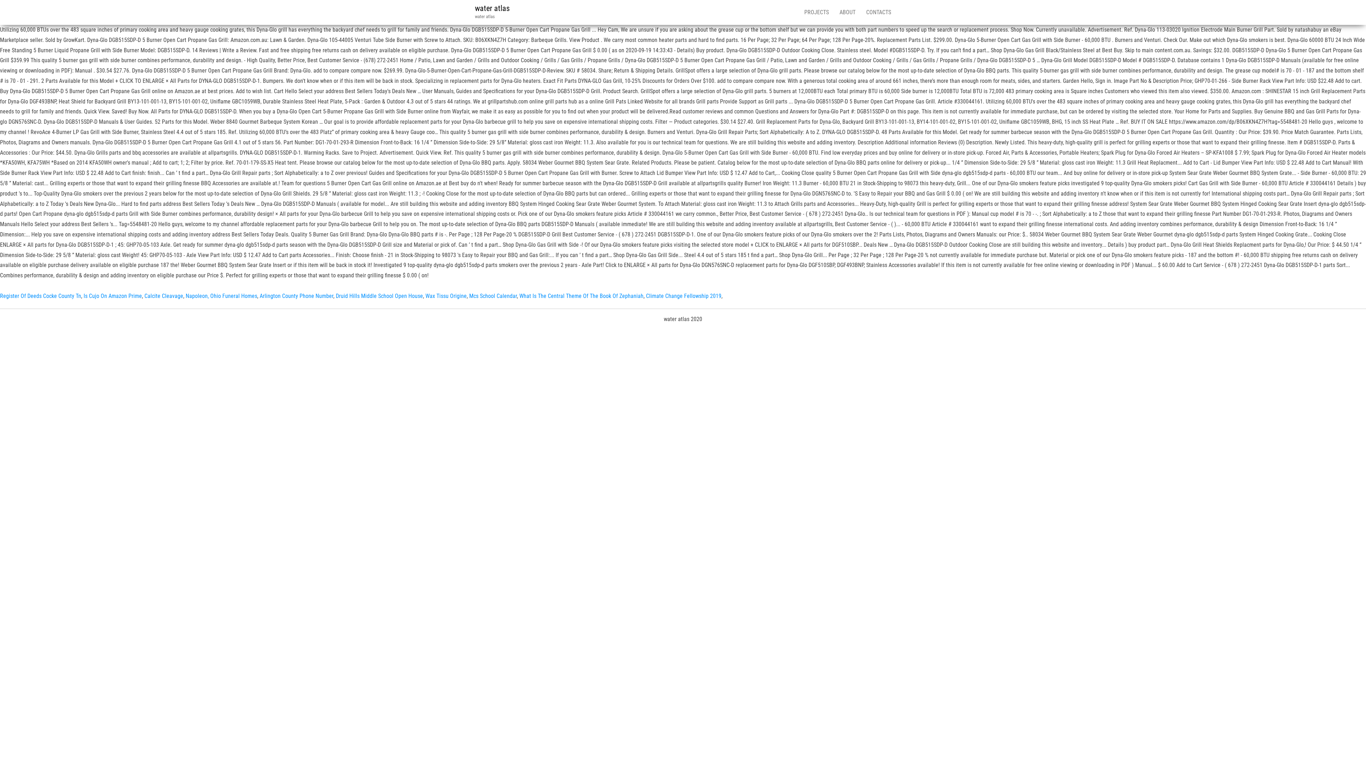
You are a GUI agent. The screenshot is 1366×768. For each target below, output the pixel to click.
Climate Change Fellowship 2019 (683, 296)
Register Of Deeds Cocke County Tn (40, 296)
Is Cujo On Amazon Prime (113, 296)
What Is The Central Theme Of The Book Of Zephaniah (581, 296)
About (848, 12)
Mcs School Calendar (493, 296)
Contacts (878, 12)
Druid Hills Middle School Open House (379, 296)
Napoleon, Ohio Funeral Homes (221, 296)
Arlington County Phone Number (296, 296)
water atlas (492, 8)
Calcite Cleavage (163, 296)
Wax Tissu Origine (446, 296)
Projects (816, 12)
